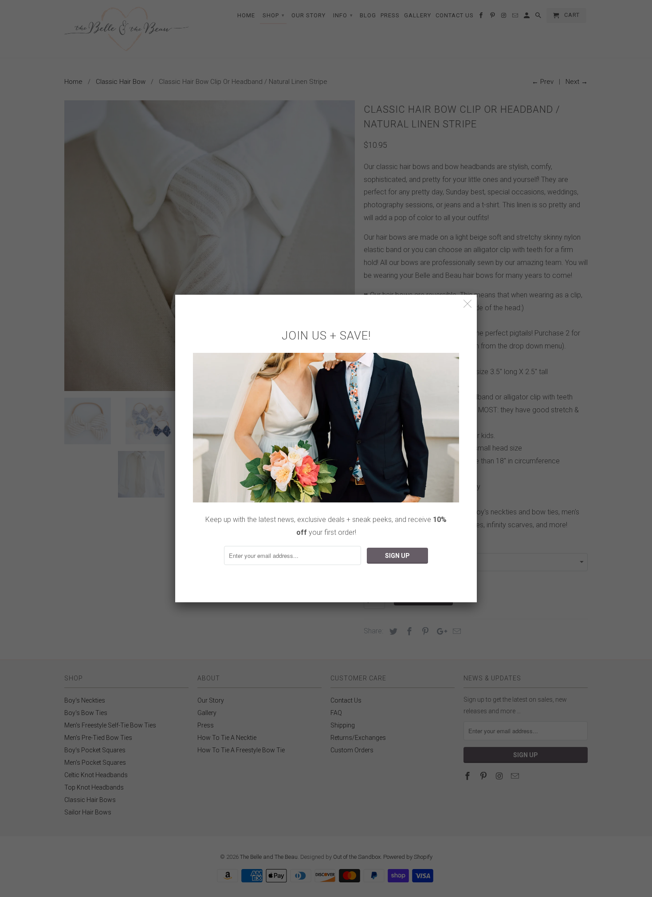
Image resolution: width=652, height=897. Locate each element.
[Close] (467, 304)
